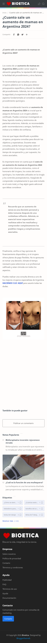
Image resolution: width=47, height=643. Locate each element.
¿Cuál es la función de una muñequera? (24, 482)
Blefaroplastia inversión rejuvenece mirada (23, 441)
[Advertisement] (23, 379)
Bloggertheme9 (23, 638)
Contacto (8, 618)
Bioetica (25, 635)
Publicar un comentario (23, 423)
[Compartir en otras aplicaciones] (26, 34)
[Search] (43, 4)
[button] (39, 4)
